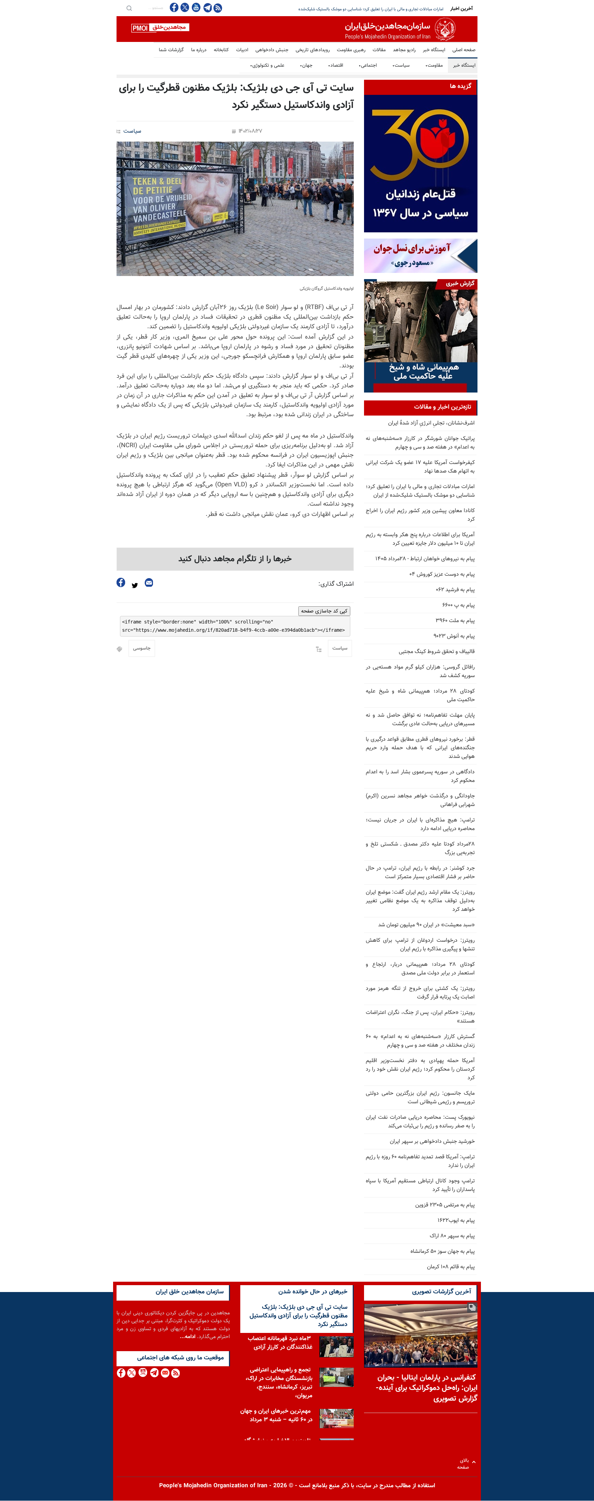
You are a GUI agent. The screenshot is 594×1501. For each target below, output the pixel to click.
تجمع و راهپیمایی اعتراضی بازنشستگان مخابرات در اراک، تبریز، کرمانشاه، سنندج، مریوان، (278, 1383)
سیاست (401, 65)
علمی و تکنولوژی (267, 65)
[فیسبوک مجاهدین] (174, 7)
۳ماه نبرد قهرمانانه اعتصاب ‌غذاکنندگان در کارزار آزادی (280, 1343)
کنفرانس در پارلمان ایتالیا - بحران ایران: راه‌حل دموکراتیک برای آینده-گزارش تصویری (426, 1388)
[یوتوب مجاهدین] (195, 7)
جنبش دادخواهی (271, 50)
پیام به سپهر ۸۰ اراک (452, 1236)
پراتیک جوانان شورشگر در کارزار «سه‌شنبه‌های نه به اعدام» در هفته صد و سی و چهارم (420, 443)
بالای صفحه (464, 1462)
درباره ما (199, 50)
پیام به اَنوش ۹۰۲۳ (454, 636)
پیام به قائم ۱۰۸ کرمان (451, 1267)
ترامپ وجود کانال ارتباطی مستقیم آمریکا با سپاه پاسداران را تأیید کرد (420, 1185)
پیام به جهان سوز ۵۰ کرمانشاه (442, 1251)
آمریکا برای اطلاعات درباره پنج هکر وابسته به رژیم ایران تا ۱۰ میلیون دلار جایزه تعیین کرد (420, 539)
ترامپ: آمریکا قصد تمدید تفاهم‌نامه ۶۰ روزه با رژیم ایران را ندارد (420, 1161)
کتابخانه (221, 50)
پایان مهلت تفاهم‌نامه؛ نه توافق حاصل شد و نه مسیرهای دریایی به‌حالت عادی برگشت (420, 719)
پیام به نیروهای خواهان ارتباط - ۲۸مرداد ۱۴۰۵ (425, 559)
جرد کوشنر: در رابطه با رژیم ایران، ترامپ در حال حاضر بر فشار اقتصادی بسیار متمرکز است (420, 872)
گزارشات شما (171, 50)
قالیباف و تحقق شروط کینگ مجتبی (437, 652)
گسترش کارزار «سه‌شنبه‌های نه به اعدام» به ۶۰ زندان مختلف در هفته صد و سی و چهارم (420, 1041)
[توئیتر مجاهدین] (184, 7)
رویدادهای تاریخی (313, 50)
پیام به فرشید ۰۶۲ (455, 590)
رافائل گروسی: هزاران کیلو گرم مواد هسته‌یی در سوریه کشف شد (420, 671)
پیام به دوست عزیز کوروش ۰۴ (442, 574)
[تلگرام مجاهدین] (207, 7)
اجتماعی (368, 65)
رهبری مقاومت (351, 50)
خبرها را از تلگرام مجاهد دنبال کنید (235, 559)
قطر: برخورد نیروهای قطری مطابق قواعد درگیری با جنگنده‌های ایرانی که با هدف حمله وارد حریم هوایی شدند (420, 748)
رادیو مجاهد (404, 50)
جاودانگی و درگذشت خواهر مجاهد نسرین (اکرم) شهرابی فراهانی (420, 800)
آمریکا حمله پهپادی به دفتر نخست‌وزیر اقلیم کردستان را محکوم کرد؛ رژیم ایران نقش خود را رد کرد (420, 1069)
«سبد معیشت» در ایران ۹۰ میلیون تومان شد (426, 925)
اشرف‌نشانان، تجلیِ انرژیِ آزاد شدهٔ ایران (431, 423)
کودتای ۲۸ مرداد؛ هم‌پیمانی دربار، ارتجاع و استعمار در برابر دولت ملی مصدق (420, 969)
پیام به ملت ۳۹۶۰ (455, 621)
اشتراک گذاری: (336, 584)
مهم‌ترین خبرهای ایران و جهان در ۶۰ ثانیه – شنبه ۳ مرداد (276, 1415)
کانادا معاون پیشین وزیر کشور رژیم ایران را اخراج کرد (400, 9)
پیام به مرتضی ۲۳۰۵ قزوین (445, 1205)
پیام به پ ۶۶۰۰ (458, 605)
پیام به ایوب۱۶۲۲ (456, 1220)
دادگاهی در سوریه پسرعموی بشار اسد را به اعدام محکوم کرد (420, 776)
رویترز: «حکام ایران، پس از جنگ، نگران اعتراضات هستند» (420, 1017)
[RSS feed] (217, 8)
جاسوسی (142, 648)
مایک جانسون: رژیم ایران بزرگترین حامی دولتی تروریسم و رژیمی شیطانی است (420, 1097)
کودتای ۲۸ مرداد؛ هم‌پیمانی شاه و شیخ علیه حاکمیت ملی (420, 695)
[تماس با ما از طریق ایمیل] (164, 1373)
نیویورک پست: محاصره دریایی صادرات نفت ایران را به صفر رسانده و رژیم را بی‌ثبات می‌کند (420, 1121)
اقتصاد (335, 65)
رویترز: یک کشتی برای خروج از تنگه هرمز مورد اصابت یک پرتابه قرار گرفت (420, 993)
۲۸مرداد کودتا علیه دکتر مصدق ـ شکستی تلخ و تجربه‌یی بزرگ (420, 848)
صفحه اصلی (463, 50)
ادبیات (242, 50)
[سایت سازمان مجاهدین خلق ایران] (297, 29)
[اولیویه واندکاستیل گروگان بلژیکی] (235, 209)
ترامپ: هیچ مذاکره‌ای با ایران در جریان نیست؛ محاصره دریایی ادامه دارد (420, 824)
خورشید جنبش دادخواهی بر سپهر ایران (432, 1141)
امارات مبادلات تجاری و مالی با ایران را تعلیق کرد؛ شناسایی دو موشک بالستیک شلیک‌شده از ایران (420, 491)
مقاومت (434, 65)
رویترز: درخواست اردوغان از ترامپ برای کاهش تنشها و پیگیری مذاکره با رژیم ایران (420, 944)
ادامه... (188, 1337)
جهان (306, 65)
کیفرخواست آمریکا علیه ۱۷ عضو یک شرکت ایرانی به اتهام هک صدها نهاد (420, 467)
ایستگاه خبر (434, 50)
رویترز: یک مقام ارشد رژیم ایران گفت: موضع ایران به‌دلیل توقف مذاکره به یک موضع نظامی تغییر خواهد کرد (420, 901)
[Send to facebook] (121, 582)
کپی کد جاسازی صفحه (324, 611)
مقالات (379, 50)
